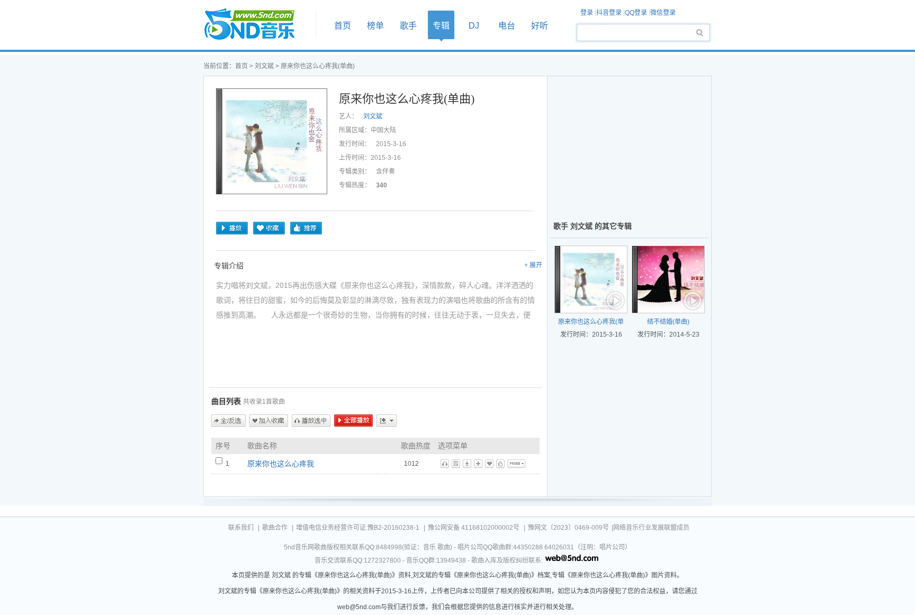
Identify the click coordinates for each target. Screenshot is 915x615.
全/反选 (228, 420)
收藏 (269, 228)
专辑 (441, 25)
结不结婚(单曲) (668, 321)
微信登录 (663, 12)
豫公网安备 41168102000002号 (473, 527)
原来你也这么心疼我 (280, 463)
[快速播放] (616, 302)
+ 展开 (533, 265)
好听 (539, 25)
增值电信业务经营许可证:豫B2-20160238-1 (357, 527)
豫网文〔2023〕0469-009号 (568, 527)
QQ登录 (636, 12)
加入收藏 (268, 420)
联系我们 (241, 527)
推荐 (306, 228)
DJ (474, 25)
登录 (586, 12)
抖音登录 (609, 12)
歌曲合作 (275, 527)
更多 (386, 420)
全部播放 (353, 420)
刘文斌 (264, 66)
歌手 (408, 25)
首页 (256, 24)
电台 (506, 25)
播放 (232, 228)
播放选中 (311, 420)
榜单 (375, 25)
